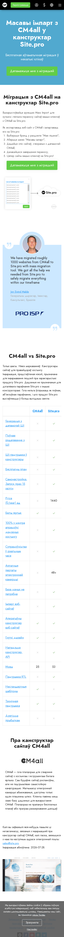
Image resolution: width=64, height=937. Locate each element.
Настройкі (32, 929)
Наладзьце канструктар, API (13, 652)
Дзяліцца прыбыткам (12, 718)
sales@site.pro (11, 843)
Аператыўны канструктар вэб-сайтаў (13, 623)
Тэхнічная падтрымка (12, 703)
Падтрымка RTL (15, 677)
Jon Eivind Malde (20, 292)
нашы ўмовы (38, 915)
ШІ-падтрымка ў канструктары (16, 457)
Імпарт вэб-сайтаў (12, 606)
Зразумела (32, 922)
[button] (20, 5)
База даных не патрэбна (14, 591)
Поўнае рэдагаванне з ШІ (15, 440)
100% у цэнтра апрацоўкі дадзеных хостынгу (15, 530)
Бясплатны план (16, 469)
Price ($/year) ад (12, 500)
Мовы (9, 667)
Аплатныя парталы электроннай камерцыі (14, 573)
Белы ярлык (13, 513)
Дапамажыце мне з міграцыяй (32, 71)
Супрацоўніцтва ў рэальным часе (16, 551)
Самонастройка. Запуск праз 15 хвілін (16, 484)
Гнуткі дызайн (14, 637)
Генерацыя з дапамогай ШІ (14, 423)
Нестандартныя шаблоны (15, 688)
